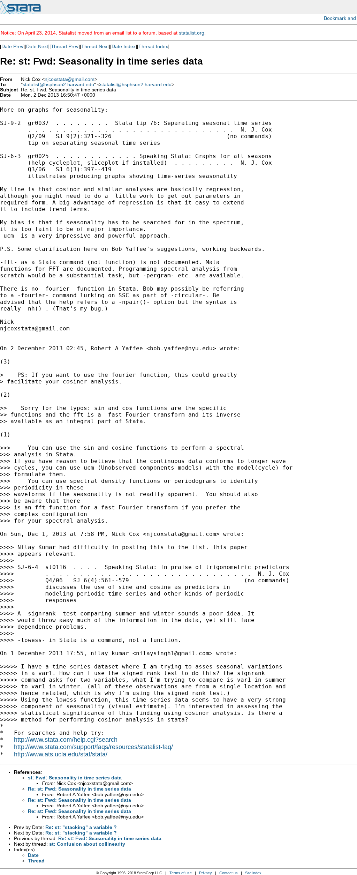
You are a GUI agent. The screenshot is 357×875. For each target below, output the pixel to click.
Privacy (205, 873)
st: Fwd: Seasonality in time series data (75, 777)
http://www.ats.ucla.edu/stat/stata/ (60, 754)
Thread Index (153, 46)
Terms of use (180, 873)
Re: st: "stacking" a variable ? (81, 827)
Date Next (37, 46)
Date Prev (12, 46)
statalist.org (191, 33)
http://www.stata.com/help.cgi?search (65, 739)
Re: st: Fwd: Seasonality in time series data (79, 789)
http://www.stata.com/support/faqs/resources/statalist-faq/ (93, 746)
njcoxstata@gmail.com (69, 79)
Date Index (124, 46)
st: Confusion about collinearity (87, 844)
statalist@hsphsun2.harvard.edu (58, 84)
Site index (253, 873)
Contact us (228, 873)
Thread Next (95, 46)
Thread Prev (64, 46)
